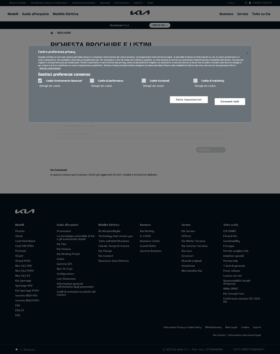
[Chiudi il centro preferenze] (247, 53)
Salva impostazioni (189, 99)
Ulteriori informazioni (50, 68)
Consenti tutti (230, 101)
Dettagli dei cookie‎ (49, 85)
